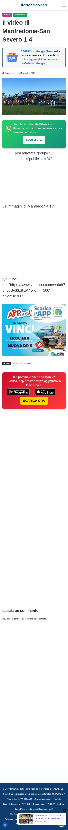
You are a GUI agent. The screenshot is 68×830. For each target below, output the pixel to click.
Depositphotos (45, 794)
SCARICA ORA (34, 400)
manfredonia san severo (22, 363)
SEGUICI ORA (34, 139)
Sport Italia (19, 14)
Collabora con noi (13, 819)
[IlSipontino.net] (34, 5)
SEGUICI (26, 51)
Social (7, 14)
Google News (44, 51)
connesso (18, 619)
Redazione (9, 73)
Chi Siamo (14, 814)
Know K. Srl (58, 789)
